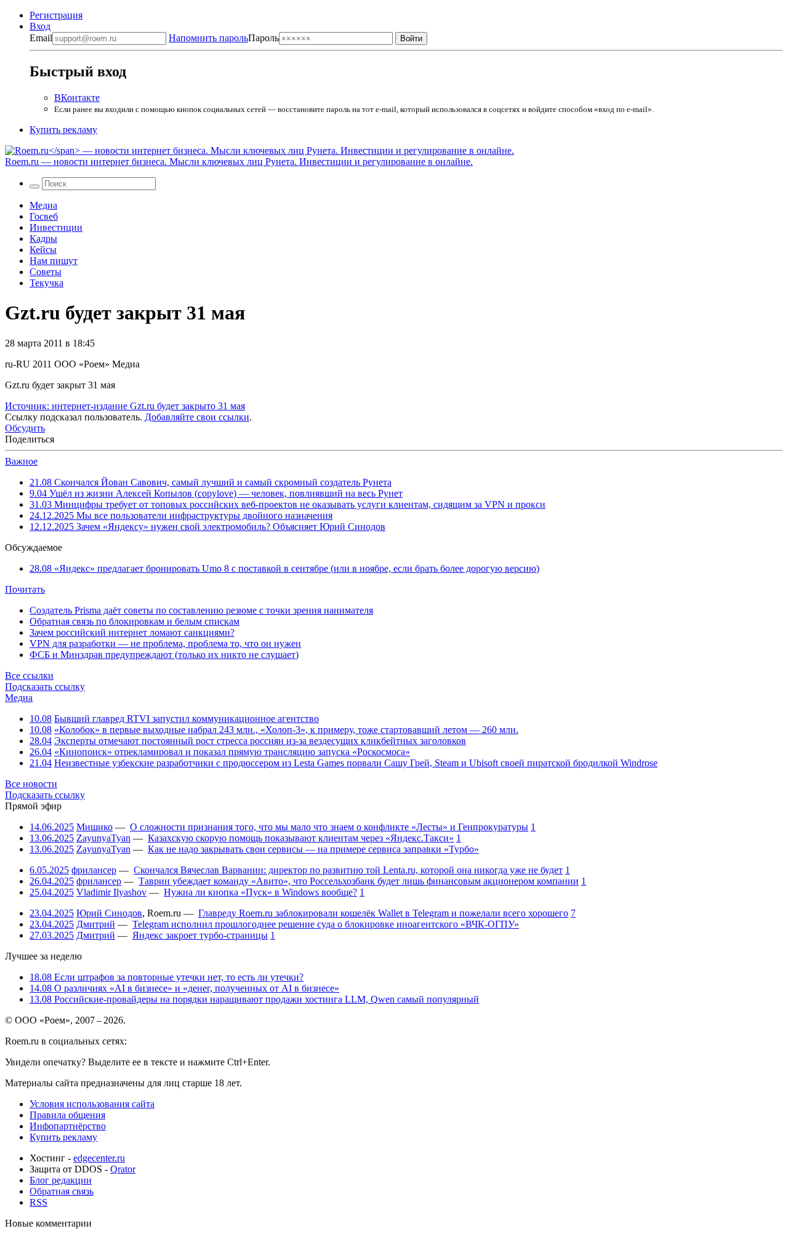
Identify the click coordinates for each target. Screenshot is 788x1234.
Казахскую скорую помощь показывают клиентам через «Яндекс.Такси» (301, 838)
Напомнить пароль (208, 38)
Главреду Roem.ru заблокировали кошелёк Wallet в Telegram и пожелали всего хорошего (383, 913)
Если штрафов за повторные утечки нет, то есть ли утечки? (167, 977)
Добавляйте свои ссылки (197, 417)
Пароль (224, 38)
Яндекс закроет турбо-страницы (200, 935)
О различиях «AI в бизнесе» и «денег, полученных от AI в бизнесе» (184, 988)
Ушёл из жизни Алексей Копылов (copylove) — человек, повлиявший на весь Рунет (216, 493)
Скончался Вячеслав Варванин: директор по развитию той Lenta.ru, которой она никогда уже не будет (348, 870)
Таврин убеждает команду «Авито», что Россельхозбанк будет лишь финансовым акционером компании (359, 881)
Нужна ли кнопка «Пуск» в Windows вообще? (260, 892)
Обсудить (25, 428)
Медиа (43, 205)
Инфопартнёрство (68, 1126)
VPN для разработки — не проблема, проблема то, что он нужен (165, 643)
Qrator (122, 1169)
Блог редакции (61, 1180)
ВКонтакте (77, 97)
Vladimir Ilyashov (111, 892)
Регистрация (56, 15)
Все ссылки (29, 675)
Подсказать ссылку (45, 686)
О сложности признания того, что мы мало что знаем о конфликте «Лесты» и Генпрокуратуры (329, 827)
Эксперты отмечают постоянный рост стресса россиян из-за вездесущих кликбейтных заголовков (260, 740)
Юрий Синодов (109, 913)
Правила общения (67, 1115)
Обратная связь (62, 1191)
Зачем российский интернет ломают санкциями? (132, 632)
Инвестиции (56, 227)
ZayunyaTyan (103, 838)
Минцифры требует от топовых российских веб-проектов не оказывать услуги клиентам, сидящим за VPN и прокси (287, 504)
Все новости (31, 784)
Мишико (94, 827)
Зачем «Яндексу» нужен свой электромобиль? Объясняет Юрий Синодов (207, 526)
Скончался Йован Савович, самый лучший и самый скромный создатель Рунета (211, 482)
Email (41, 38)
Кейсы (43, 249)
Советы (46, 271)
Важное (21, 461)
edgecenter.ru (99, 1158)
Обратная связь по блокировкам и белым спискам (134, 621)
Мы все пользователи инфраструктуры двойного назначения (181, 515)
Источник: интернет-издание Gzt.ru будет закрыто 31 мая (125, 406)
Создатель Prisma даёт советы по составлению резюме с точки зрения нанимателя (201, 610)
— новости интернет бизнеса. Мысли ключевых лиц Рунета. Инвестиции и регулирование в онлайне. (239, 161)
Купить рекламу (63, 129)
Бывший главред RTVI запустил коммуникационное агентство (186, 718)
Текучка (46, 283)
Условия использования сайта (92, 1104)
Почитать (25, 589)
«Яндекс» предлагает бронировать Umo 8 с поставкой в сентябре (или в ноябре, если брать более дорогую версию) (284, 568)
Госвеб (44, 216)
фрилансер (93, 870)
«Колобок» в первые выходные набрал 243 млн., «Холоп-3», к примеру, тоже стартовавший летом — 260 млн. (286, 729)
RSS (38, 1202)
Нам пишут (54, 260)
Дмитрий (95, 924)
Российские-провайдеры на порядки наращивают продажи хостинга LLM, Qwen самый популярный (254, 999)
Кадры (43, 238)
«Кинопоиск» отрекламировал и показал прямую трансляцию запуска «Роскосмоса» (232, 752)
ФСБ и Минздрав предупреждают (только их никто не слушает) (164, 654)
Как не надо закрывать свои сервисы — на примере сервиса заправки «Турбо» (313, 849)
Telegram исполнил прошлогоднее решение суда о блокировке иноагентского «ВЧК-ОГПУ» (325, 924)
